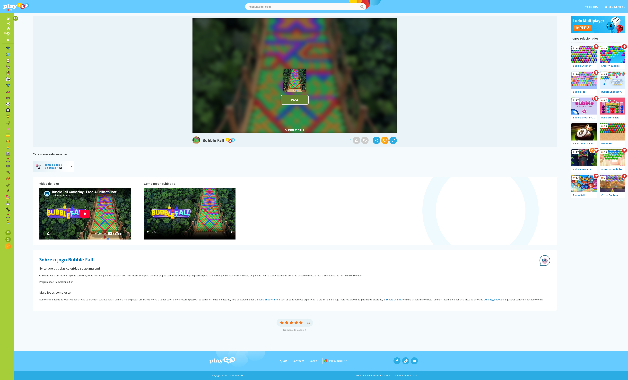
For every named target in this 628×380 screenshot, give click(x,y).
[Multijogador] (8, 216)
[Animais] (8, 210)
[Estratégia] (8, 135)
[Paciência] (8, 79)
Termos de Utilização (406, 375)
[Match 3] (8, 48)
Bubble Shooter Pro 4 (268, 299)
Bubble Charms (394, 299)
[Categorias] (8, 39)
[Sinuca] (8, 110)
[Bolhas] (8, 67)
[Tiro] (8, 172)
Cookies (387, 375)
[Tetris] (8, 197)
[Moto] (8, 98)
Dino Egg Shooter (493, 299)
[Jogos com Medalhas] (8, 239)
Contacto (298, 361)
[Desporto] (8, 178)
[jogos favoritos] (8, 246)
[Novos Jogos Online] (8, 23)
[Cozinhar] (8, 203)
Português (336, 361)
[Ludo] (598, 32)
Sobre (313, 361)
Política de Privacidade (367, 375)
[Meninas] (8, 222)
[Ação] (8, 141)
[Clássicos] (8, 185)
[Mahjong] (8, 61)
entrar (594, 7)
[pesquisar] (361, 6)
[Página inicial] (8, 18)
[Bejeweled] (8, 85)
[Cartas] (8, 73)
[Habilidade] (8, 191)
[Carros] (8, 92)
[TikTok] (405, 360)
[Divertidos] (8, 116)
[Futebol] (8, 104)
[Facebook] (397, 360)
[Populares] (8, 28)
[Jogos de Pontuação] (8, 232)
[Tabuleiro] (8, 166)
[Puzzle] (8, 54)
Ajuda (283, 361)
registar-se (617, 7)
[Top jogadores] (8, 34)
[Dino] (8, 123)
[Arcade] (8, 160)
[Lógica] (8, 129)
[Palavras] (8, 154)
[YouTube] (414, 360)
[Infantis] (8, 147)
